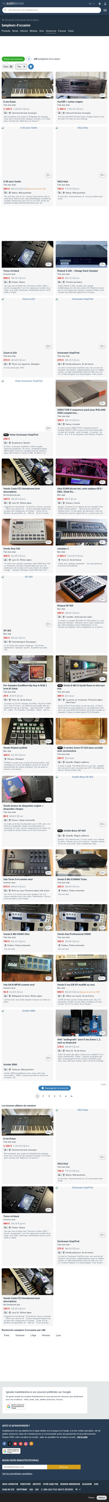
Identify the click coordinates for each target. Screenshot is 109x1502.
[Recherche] (5, 10)
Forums (62, 31)
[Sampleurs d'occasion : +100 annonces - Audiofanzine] (13, 3)
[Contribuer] (29, 59)
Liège (33, 1335)
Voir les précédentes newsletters (17, 1473)
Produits (6, 31)
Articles (24, 31)
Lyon (58, 1335)
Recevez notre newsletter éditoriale (20, 1460)
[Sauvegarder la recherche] (31, 66)
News (15, 31)
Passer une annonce (13, 59)
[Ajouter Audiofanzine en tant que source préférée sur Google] (16, 1406)
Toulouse (20, 1335)
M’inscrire (64, 1467)
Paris (6, 1335)
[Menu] (105, 10)
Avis (41, 31)
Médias (33, 31)
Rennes (46, 1335)
